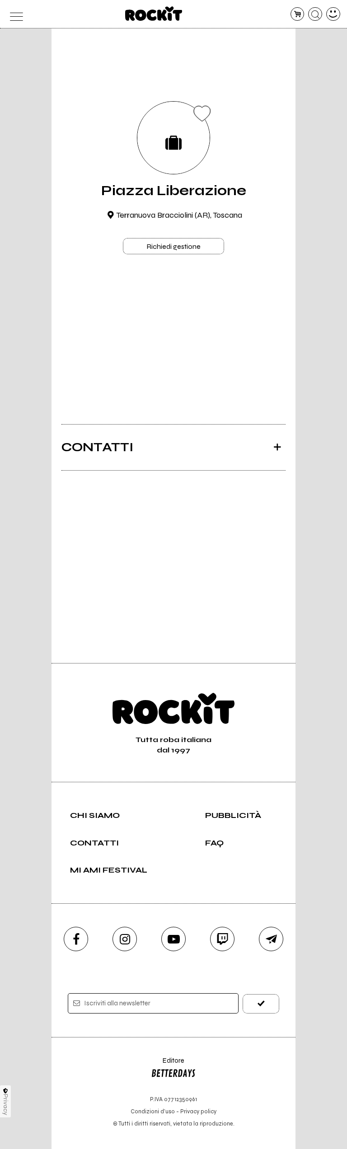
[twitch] (222, 939)
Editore (167, 1065)
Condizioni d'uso (153, 1111)
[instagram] (125, 939)
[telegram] (271, 939)
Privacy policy (198, 1111)
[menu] (14, 14)
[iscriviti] (261, 1004)
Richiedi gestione (173, 246)
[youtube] (173, 939)
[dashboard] (333, 14)
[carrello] (298, 14)
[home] (154, 13)
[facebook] (76, 939)
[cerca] (315, 14)
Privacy (5, 1104)
